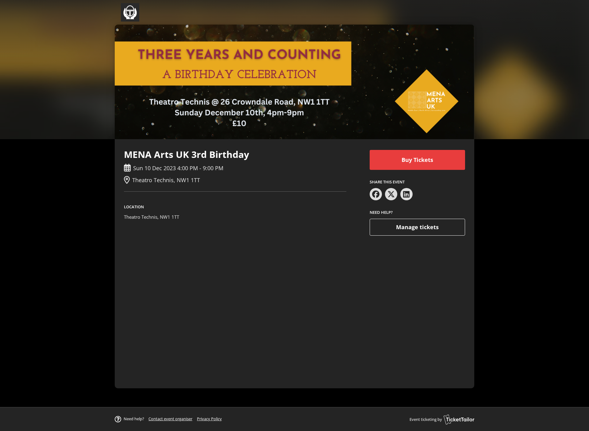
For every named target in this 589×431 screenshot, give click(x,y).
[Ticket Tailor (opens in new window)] (459, 419)
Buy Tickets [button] (417, 159)
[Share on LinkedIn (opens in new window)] (406, 194)
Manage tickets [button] (417, 227)
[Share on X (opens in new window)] (391, 194)
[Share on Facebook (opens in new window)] (376, 194)
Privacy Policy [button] (209, 418)
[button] (170, 418)
